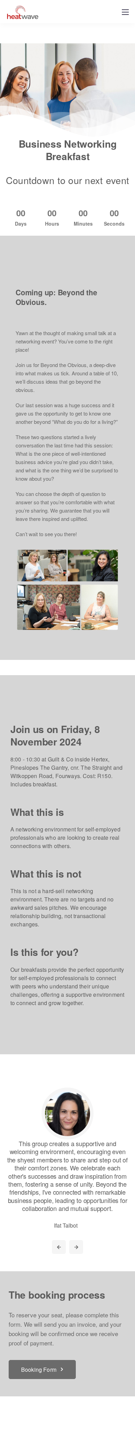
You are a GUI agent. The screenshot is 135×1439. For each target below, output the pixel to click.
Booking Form (38, 1369)
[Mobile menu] (125, 12)
